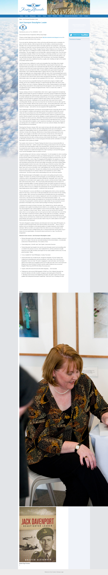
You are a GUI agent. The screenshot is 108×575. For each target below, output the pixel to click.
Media (44, 16)
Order (49, 16)
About (26, 16)
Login (62, 572)
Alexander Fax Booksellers (71, 16)
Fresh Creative (53, 572)
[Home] (32, 14)
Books (39, 16)
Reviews (55, 16)
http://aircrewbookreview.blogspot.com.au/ (53, 37)
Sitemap (58, 572)
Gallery (61, 16)
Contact (86, 16)
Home (21, 16)
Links (81, 16)
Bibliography (33, 16)
